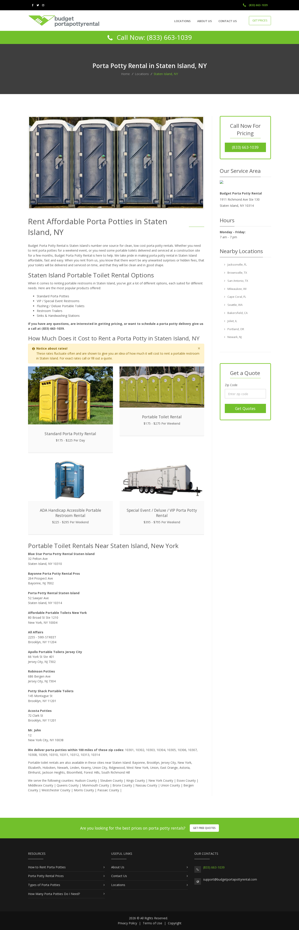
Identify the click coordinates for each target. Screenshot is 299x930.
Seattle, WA (235, 305)
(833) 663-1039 (258, 5)
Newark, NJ (234, 337)
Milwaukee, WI (236, 289)
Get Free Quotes (204, 828)
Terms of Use (152, 923)
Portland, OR (235, 329)
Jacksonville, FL (237, 264)
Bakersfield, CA (237, 313)
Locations (182, 21)
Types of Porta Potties (44, 885)
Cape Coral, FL (236, 297)
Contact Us (227, 21)
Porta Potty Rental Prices (46, 876)
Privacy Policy (127, 923)
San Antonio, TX (237, 281)
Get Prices (259, 20)
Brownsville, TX (237, 273)
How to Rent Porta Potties (47, 867)
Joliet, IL (232, 321)
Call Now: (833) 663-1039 (153, 37)
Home (125, 74)
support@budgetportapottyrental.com (230, 879)
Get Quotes (245, 408)
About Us (204, 21)
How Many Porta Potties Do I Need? (54, 894)
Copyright (174, 923)
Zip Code (231, 385)
